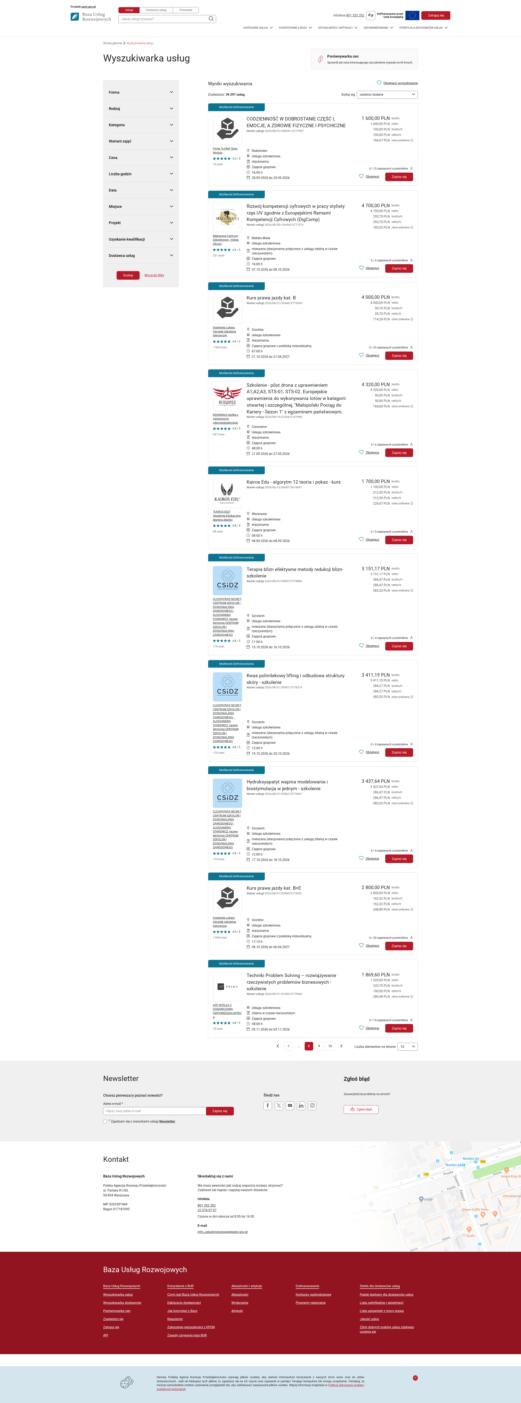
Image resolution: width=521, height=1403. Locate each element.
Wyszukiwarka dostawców (122, 1303)
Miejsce (115, 206)
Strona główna (112, 43)
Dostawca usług (122, 255)
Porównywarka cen (116, 1311)
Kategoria (117, 125)
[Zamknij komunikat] (415, 1378)
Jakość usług (369, 1319)
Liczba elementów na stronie (375, 1047)
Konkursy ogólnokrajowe (313, 1295)
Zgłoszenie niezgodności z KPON (191, 1327)
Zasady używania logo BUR (187, 1335)
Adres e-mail (112, 1104)
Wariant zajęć (120, 141)
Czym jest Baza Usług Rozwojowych (193, 1295)
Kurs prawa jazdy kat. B (271, 298)
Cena (113, 158)
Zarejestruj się (113, 1319)
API (105, 1335)
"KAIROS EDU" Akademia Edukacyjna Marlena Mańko (227, 515)
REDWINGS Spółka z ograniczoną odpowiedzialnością (226, 418)
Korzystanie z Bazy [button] (293, 28)
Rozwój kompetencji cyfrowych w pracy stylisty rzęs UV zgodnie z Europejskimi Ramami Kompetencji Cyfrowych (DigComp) (296, 212)
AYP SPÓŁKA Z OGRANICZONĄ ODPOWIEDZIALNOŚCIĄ (227, 1011)
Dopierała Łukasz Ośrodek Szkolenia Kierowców (224, 331)
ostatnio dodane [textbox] (371, 94)
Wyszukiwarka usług (118, 1295)
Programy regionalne (311, 1303)
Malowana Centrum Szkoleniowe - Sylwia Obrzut (226, 239)
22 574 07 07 (207, 1210)
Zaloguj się (436, 15)
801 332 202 (355, 15)
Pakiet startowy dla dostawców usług (386, 1295)
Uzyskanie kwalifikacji (127, 239)
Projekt (115, 223)
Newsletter (167, 1121)
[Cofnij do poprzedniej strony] (277, 1046)
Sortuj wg (348, 94)
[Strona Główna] (91, 17)
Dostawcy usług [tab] (156, 10)
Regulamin (175, 1319)
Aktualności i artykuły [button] (335, 28)
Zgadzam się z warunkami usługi (143, 1121)
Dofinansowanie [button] (376, 28)
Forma (114, 92)
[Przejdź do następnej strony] (341, 1046)
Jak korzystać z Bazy (182, 1311)
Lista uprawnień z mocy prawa (382, 1311)
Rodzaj (114, 108)
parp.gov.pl (88, 6)
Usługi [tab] (129, 10)
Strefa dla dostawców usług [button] (421, 28)
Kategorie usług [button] (255, 28)
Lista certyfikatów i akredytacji (381, 1303)
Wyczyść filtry (154, 275)
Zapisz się (399, 177)
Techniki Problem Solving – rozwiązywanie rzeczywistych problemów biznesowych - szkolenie (291, 982)
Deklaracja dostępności (184, 1303)
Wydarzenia (239, 1303)
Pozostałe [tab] (186, 10)
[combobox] (167, 19)
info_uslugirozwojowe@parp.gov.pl (223, 1232)
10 (330, 1046)
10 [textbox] (402, 1047)
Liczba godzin (120, 174)
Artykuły (237, 1311)
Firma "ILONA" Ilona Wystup (225, 150)
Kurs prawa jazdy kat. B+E (274, 888)
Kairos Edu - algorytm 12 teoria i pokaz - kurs (294, 482)
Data (113, 190)
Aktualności (239, 1295)
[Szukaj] (211, 19)
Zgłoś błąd (364, 1109)
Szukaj (128, 275)
